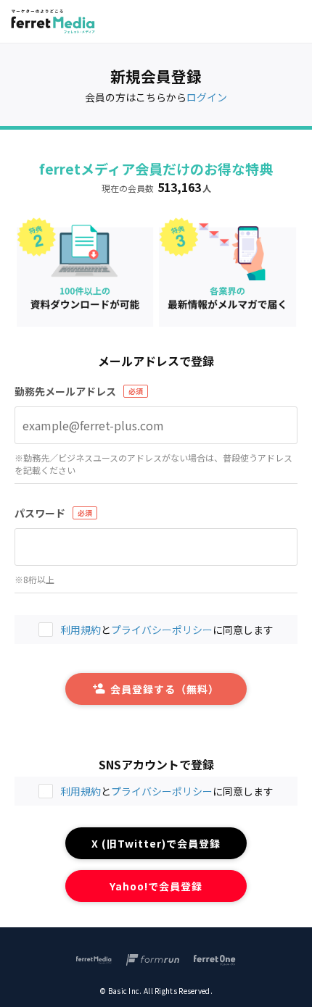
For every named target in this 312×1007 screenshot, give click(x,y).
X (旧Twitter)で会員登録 (156, 843)
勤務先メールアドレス (65, 391)
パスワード (40, 513)
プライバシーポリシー (162, 791)
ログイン (206, 97)
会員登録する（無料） (165, 689)
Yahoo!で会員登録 (156, 886)
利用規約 (80, 791)
